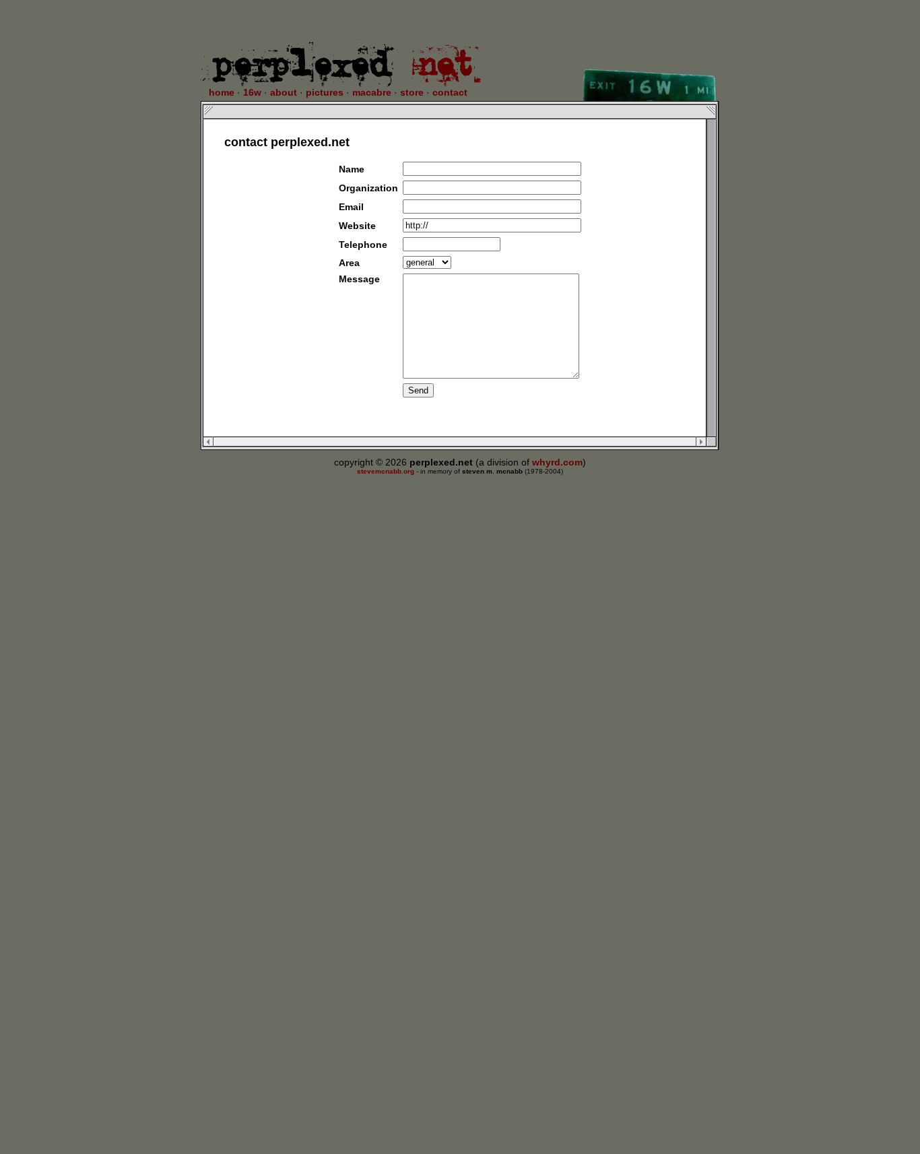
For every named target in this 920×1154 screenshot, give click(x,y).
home (221, 92)
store (412, 92)
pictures (324, 92)
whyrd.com (557, 462)
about (283, 92)
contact (449, 92)
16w (252, 92)
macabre (371, 92)
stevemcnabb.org (385, 471)
